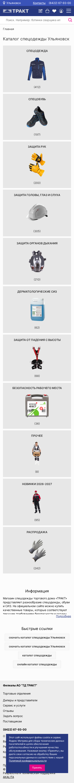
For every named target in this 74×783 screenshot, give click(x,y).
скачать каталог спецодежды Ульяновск (37, 637)
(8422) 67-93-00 (60, 3)
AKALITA (8, 777)
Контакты (39, 3)
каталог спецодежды (37, 655)
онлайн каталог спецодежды (37, 664)
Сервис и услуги (14, 705)
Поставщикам (12, 721)
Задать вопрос (13, 716)
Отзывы (8, 710)
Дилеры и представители (20, 700)
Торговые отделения (17, 693)
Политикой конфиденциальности (28, 760)
